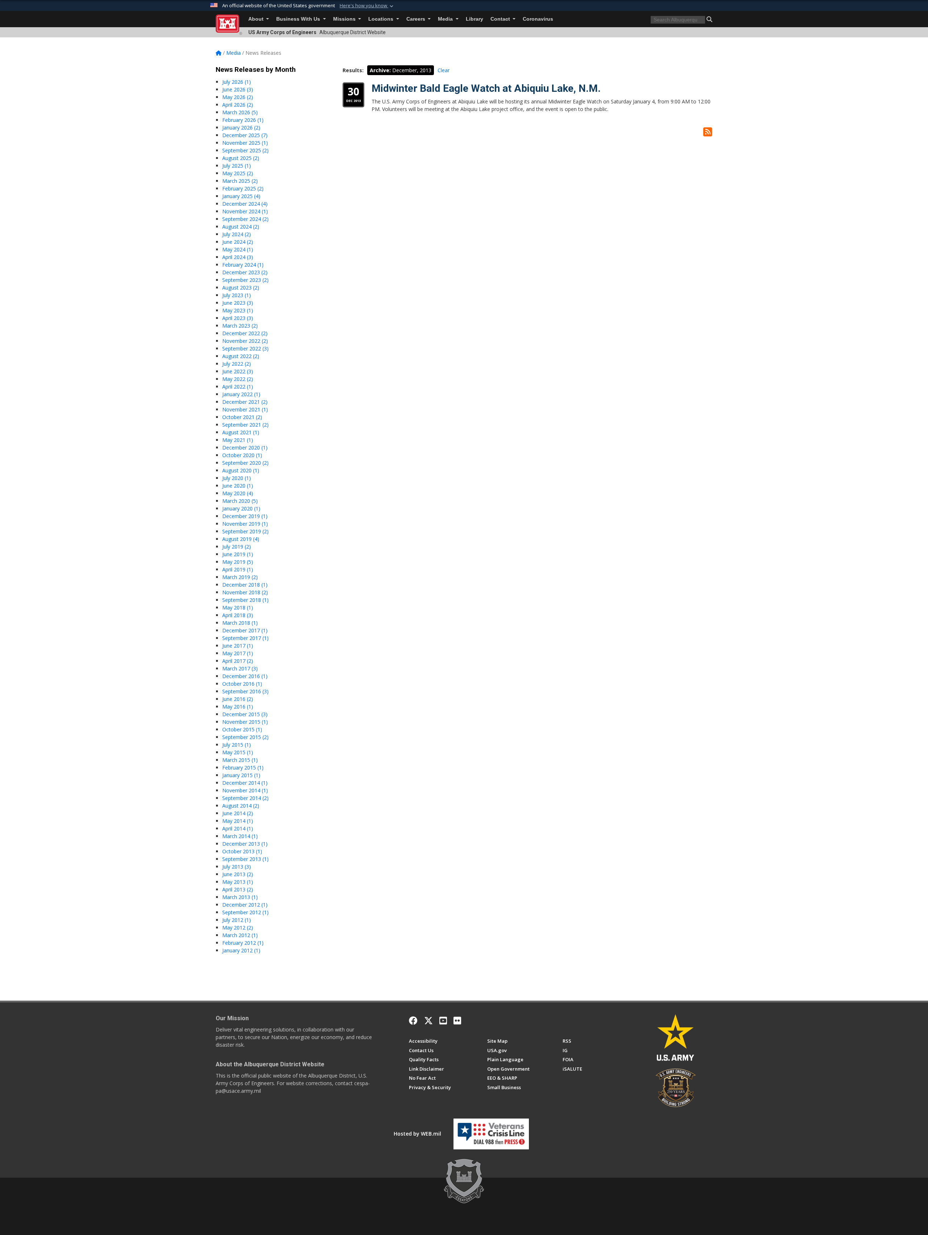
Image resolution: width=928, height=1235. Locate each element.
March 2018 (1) (240, 622)
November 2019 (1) (245, 523)
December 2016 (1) (245, 676)
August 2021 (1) (240, 432)
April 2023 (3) (237, 318)
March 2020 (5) (240, 500)
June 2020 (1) (237, 485)
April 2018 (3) (237, 615)
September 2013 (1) (245, 859)
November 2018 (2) (245, 592)
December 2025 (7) (245, 135)
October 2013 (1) (242, 851)
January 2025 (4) (241, 196)
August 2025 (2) (240, 158)
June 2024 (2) (237, 241)
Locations (381, 19)
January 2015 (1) (241, 775)
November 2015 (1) (245, 721)
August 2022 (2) (240, 356)
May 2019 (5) (237, 561)
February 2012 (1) (243, 942)
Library (474, 19)
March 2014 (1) (240, 836)
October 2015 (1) (242, 729)
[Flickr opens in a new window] (457, 1020)
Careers (416, 19)
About (256, 19)
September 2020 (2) (245, 462)
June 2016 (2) (237, 699)
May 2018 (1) (237, 607)
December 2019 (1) (245, 516)
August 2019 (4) (240, 539)
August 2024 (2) (240, 226)
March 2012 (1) (240, 935)
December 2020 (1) (245, 447)
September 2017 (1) (245, 638)
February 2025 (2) (243, 188)
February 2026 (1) (243, 119)
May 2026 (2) (237, 97)
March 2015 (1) (240, 759)
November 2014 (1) (245, 790)
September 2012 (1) (245, 912)
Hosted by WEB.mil (417, 1133)
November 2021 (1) (245, 409)
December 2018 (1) (245, 584)
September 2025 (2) (245, 150)
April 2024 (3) (237, 257)
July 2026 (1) (236, 81)
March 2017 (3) (240, 668)
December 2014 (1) (245, 782)
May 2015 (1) (237, 752)
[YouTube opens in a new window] (443, 1020)
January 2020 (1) (241, 508)
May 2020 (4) (237, 493)
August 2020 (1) (240, 470)
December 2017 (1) (245, 630)
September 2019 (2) (245, 531)
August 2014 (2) (240, 805)
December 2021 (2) (245, 401)
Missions (345, 19)
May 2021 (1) (237, 439)
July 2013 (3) (236, 866)
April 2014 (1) (237, 828)
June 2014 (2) (237, 813)
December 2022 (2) (245, 333)
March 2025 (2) (240, 180)
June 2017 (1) (237, 645)
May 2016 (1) (237, 706)
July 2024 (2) (236, 234)
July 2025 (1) (236, 165)
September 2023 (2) (245, 279)
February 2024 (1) (243, 264)
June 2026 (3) (237, 89)
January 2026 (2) (241, 127)
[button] (367, 5)
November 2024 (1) (245, 211)
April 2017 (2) (237, 660)
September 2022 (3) (245, 348)
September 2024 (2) (245, 219)
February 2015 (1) (243, 767)
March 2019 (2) (240, 577)
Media (446, 19)
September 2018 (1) (245, 599)
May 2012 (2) (237, 927)
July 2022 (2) (236, 363)
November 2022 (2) (245, 340)
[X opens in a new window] (428, 1020)
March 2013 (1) (240, 897)
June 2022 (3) (237, 371)
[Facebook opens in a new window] (413, 1020)
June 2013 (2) (237, 874)
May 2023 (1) (237, 310)
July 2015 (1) (236, 744)
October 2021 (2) (242, 417)
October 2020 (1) (242, 455)
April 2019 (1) (237, 569)
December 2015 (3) (245, 714)
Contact (500, 19)
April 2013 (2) (237, 889)
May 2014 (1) (237, 820)
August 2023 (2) (240, 287)
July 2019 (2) (236, 546)
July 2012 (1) (236, 919)
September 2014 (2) (245, 798)
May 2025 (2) (237, 173)
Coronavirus (538, 19)
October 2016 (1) (242, 683)
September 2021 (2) (245, 424)
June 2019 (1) (237, 554)
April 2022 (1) (237, 386)
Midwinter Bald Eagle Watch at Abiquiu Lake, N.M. (486, 88)
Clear (444, 70)
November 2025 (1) (245, 142)
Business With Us (299, 19)
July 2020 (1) (236, 478)
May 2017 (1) (237, 653)
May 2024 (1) (237, 249)
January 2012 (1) (241, 950)
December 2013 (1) (245, 843)
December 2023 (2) (245, 272)
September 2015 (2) (245, 737)
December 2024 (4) (245, 203)
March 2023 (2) (240, 325)
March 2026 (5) (240, 112)
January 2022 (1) (241, 394)
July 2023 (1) (236, 295)
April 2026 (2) (237, 104)
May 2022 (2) (237, 379)
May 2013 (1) (237, 881)
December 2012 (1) (245, 904)
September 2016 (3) (245, 691)
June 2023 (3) (237, 302)
